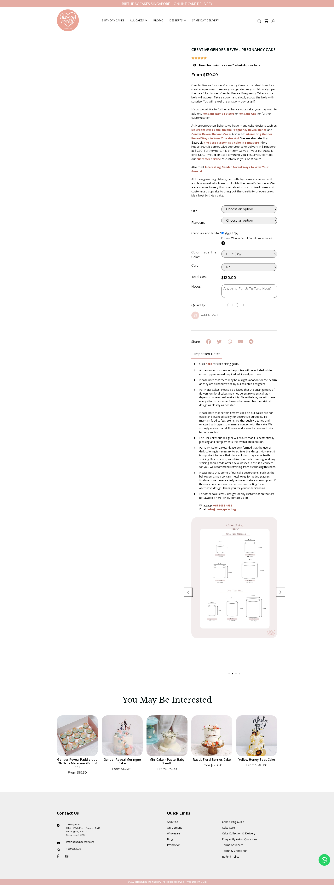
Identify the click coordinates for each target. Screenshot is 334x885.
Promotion (174, 845)
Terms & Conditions (234, 851)
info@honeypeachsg (221, 509)
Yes (227, 233)
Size (194, 211)
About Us (173, 822)
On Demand (174, 827)
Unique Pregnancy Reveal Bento (244, 130)
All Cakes (137, 20)
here (209, 364)
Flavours (198, 222)
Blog (170, 839)
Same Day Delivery (205, 20)
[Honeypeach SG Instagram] (68, 856)
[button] (259, 22)
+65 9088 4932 (222, 505)
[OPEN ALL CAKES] (146, 20)
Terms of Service (232, 845)
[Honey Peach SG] (68, 20)
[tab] (206, 354)
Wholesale (173, 833)
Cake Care (228, 827)
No (236, 233)
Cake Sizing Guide (233, 822)
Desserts (176, 20)
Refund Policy (230, 856)
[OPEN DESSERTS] (185, 20)
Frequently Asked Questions (239, 839)
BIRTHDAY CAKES (112, 20)
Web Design (193, 881)
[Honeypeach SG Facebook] (59, 856)
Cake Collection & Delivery (238, 833)
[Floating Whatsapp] (324, 860)
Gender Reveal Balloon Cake (210, 134)
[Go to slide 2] (232, 673)
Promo (158, 20)
